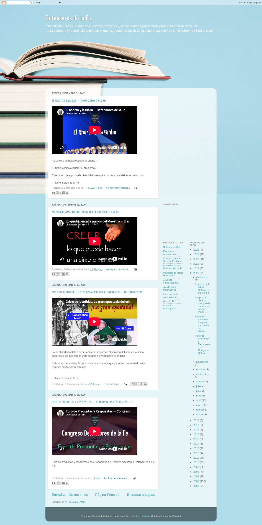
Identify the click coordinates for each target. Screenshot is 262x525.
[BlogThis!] (57, 192)
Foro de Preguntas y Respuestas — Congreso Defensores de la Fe (92, 402)
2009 (196, 467)
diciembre (201, 277)
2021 (196, 268)
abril (199, 400)
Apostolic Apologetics (169, 307)
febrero (200, 409)
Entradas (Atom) (77, 502)
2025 (196, 249)
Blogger (176, 516)
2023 (196, 259)
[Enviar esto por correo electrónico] (53, 192)
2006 (196, 481)
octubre (201, 369)
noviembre (202, 361)
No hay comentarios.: (118, 187)
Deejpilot (145, 516)
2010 (196, 462)
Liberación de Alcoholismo (170, 295)
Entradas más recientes (70, 495)
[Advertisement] (131, 63)
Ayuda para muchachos (169, 288)
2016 (196, 434)
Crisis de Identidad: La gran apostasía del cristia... (202, 323)
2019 (196, 420)
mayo (199, 395)
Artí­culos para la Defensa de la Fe (173, 267)
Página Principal (107, 495)
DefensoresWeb (172, 247)
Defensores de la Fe (68, 17)
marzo (200, 405)
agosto (200, 381)
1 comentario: (112, 384)
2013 (196, 448)
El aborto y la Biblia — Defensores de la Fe (79, 100)
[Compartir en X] (60, 192)
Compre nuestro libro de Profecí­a (172, 260)
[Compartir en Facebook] (63, 192)
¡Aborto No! (169, 301)
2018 (196, 425)
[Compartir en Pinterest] (67, 192)
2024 (196, 254)
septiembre (202, 374)
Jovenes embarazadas (171, 281)
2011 (196, 457)
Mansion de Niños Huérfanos (173, 274)
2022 (196, 263)
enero (200, 414)
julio (198, 386)
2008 (196, 472)
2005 (196, 486)
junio (199, 391)
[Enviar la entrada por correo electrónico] (135, 187)
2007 (196, 476)
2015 (196, 439)
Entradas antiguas (141, 495)
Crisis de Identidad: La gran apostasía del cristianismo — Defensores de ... (98, 292)
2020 (196, 273)
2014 (196, 443)
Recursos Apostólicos (169, 253)
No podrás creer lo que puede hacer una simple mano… (85, 212)
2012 (196, 453)
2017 (196, 429)
